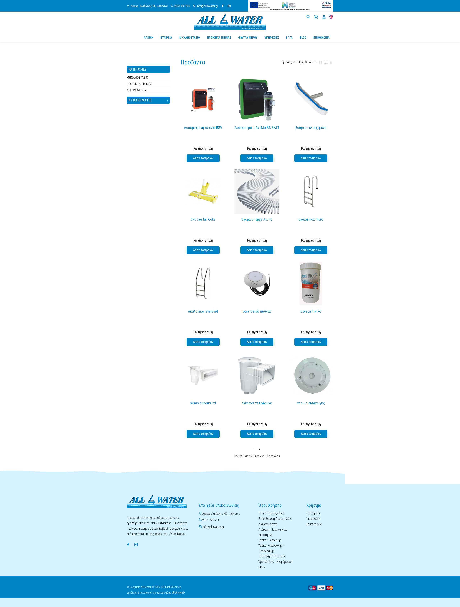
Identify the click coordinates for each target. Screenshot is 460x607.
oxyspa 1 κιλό (310, 311)
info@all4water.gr (213, 527)
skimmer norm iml (203, 403)
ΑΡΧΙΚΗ (148, 37)
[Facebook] (222, 6)
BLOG (303, 37)
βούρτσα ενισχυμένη (310, 127)
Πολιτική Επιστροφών (272, 556)
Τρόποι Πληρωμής (269, 540)
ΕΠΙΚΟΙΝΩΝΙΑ (321, 37)
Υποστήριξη (265, 535)
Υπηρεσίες (313, 518)
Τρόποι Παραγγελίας (271, 513)
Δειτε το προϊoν (203, 158)
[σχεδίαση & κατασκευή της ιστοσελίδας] (178, 592)
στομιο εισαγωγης (311, 403)
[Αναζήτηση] (309, 17)
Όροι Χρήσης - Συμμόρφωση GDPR (275, 564)
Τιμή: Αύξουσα (290, 62)
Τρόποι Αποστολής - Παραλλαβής (271, 548)
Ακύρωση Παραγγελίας (272, 529)
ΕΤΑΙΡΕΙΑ (166, 37)
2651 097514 (182, 6)
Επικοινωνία (314, 524)
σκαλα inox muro (310, 219)
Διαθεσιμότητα (267, 524)
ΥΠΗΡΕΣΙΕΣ (272, 37)
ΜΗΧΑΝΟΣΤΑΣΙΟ (137, 77)
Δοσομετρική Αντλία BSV (203, 127)
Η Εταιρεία (313, 513)
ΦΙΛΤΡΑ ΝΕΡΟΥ (136, 90)
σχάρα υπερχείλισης (257, 219)
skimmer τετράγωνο (257, 403)
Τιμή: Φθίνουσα (307, 62)
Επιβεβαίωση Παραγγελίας (275, 518)
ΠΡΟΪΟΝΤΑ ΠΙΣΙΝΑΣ (139, 84)
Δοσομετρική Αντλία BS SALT (256, 127)
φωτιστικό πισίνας (257, 311)
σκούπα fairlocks (203, 219)
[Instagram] (229, 6)
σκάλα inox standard (203, 311)
